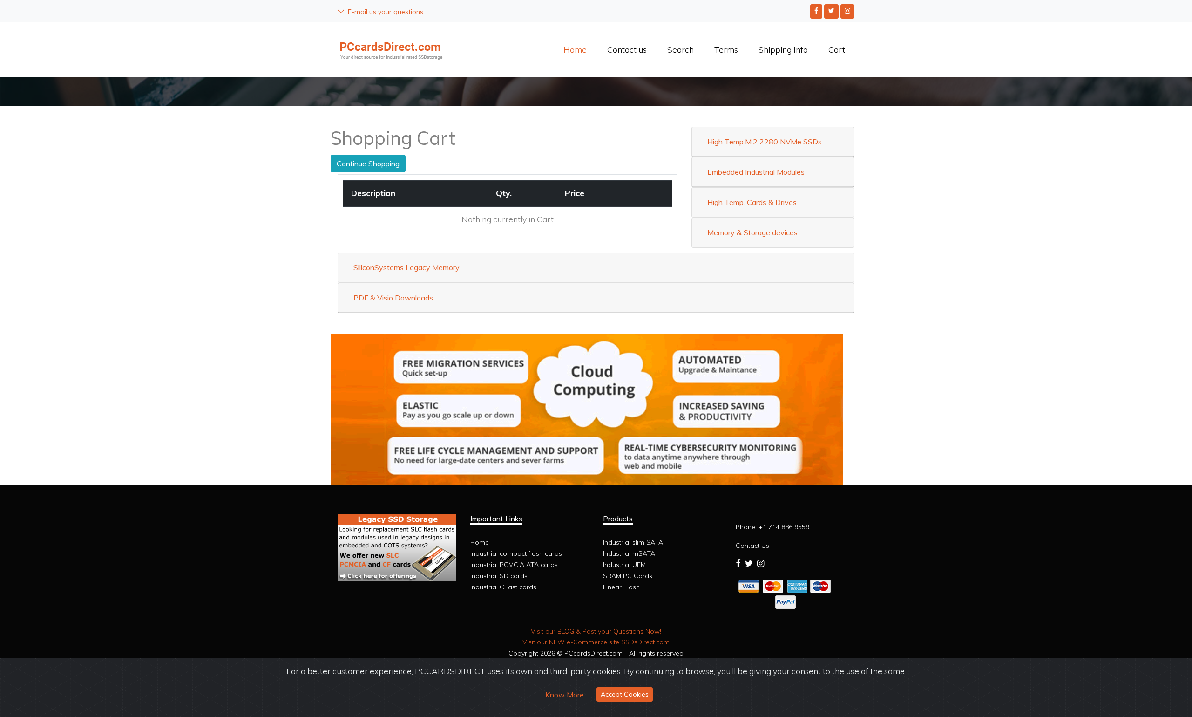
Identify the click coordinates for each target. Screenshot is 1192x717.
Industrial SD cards (499, 576)
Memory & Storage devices (752, 232)
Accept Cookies (625, 694)
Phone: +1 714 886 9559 (772, 527)
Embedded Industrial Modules (756, 172)
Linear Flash (621, 587)
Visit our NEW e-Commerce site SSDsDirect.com (596, 642)
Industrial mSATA (629, 553)
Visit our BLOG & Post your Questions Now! (596, 631)
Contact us (627, 49)
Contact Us (752, 545)
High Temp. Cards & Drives (752, 202)
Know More (564, 694)
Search (680, 49)
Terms (726, 49)
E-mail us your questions (385, 11)
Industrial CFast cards (503, 587)
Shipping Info (783, 49)
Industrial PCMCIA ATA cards (514, 564)
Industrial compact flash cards (516, 553)
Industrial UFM (624, 564)
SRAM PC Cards (627, 576)
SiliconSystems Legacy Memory (406, 267)
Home (575, 49)
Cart (836, 49)
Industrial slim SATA (633, 542)
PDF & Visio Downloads (393, 297)
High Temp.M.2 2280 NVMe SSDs (764, 141)
